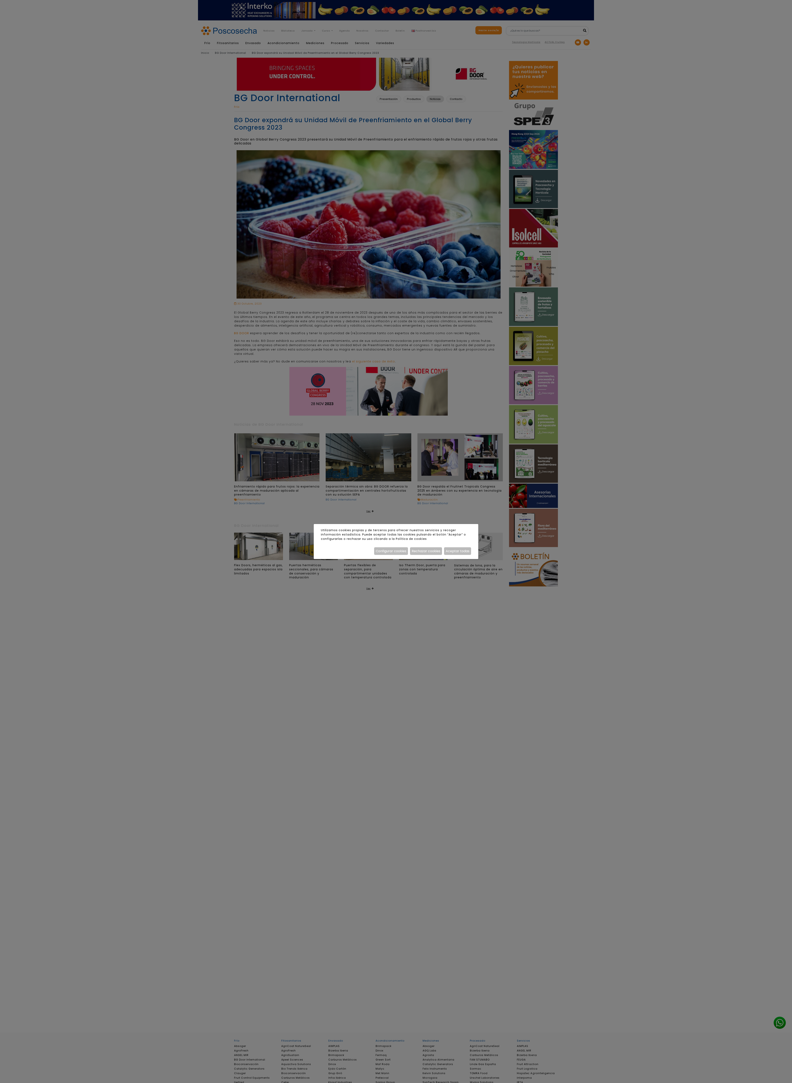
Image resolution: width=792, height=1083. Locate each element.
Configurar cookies (391, 551)
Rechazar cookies (426, 551)
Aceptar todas (457, 551)
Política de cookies (411, 539)
